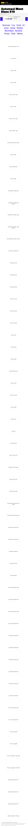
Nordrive (18, 30)
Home (5, 822)
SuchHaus (15, 822)
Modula (20, 27)
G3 (23, 25)
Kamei (12, 27)
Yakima (20, 33)
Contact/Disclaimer (9, 822)
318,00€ (9, 19)
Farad (18, 25)
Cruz (13, 25)
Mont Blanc (9, 30)
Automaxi (6, 25)
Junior (6, 27)
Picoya (6, 33)
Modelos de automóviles (6, 4)
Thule (13, 33)
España (6, 2)
